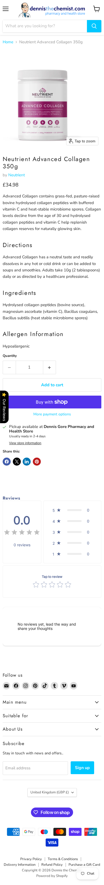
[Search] (94, 26)
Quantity (10, 356)
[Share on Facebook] (7, 462)
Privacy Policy (31, 859)
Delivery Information (19, 864)
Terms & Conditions (63, 859)
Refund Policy (52, 864)
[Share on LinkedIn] (27, 462)
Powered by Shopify (52, 876)
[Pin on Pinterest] (37, 462)
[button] (72, 510)
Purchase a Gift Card (84, 864)
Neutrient (16, 175)
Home (8, 42)
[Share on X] (17, 462)
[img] (22, 533)
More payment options (52, 414)
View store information (25, 443)
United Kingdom (49, 792)
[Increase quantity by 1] (49, 367)
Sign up (82, 768)
